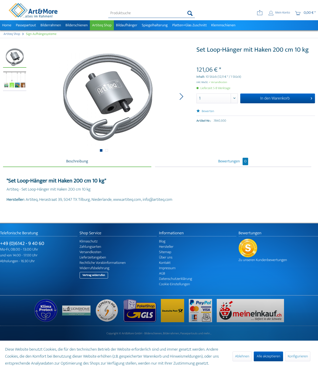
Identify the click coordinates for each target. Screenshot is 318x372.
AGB (162, 273)
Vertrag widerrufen (94, 275)
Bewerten (207, 111)
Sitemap (165, 252)
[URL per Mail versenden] (260, 13)
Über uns (166, 257)
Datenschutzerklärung (175, 279)
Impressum (167, 268)
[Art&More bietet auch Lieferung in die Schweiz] (250, 310)
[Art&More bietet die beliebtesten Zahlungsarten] (203, 310)
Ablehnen (242, 356)
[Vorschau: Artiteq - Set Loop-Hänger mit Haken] (14, 57)
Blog (162, 241)
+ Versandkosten (218, 82)
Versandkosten (90, 252)
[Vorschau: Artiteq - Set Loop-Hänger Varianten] (14, 80)
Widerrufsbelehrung (94, 268)
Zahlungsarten (90, 246)
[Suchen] (190, 13)
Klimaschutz (89, 241)
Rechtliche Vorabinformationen (103, 262)
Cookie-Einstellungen (174, 284)
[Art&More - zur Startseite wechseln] (33, 10)
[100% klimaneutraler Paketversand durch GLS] (48, 310)
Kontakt (165, 262)
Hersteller (166, 246)
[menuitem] (151, 13)
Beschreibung (77, 161)
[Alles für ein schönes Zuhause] (78, 310)
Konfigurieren (298, 356)
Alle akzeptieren (268, 356)
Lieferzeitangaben (93, 257)
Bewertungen (232, 161)
